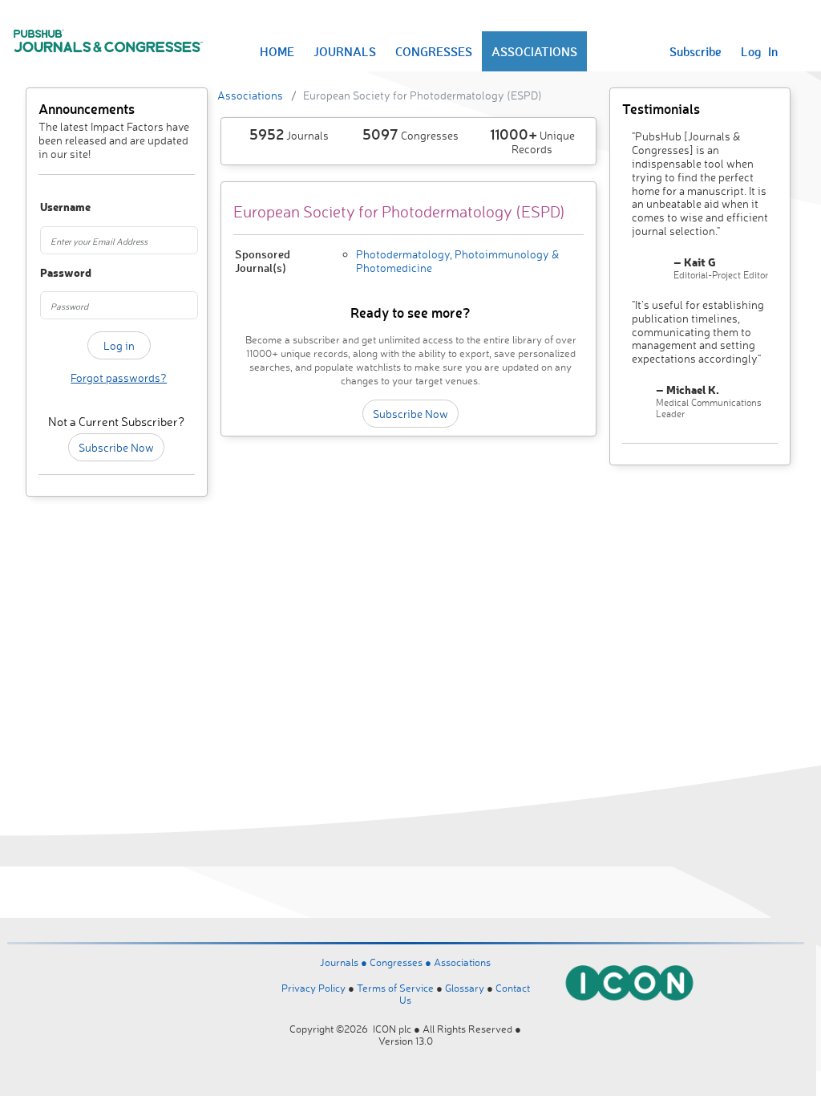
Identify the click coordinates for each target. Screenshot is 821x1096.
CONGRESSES (433, 51)
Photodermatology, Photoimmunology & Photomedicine (458, 260)
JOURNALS (344, 51)
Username (51, 207)
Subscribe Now (116, 447)
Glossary (464, 987)
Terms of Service (395, 987)
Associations (250, 95)
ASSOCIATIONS (534, 51)
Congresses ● (402, 962)
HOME (277, 51)
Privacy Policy (313, 987)
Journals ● (345, 962)
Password (51, 273)
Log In (759, 51)
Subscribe (695, 51)
